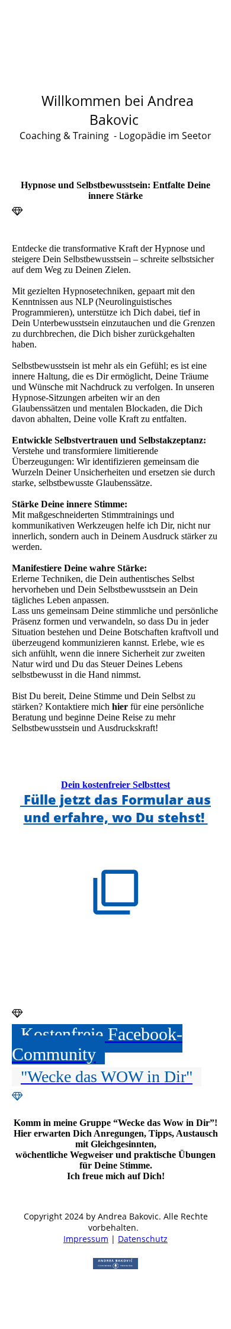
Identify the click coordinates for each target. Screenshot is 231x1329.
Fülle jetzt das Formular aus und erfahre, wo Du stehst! (115, 808)
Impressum (85, 1238)
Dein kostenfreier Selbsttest (115, 785)
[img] (115, 74)
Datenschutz (143, 1238)
